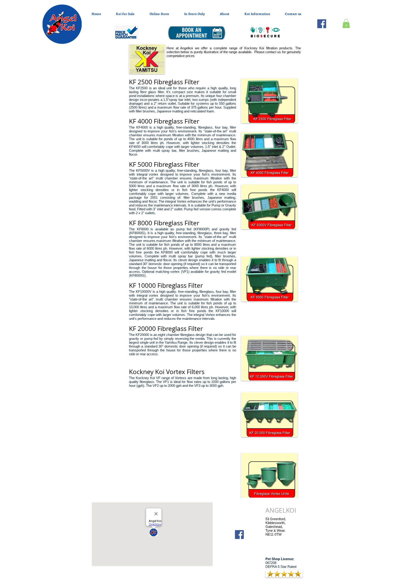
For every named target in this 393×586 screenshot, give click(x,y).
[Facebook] (321, 23)
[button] (346, 23)
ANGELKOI (280, 510)
